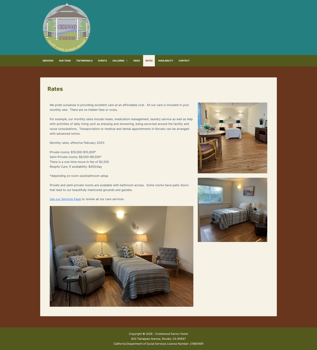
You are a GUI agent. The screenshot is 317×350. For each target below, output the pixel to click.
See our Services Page (65, 199)
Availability (165, 60)
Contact (184, 60)
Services (48, 60)
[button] (121, 256)
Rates (149, 60)
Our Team (65, 60)
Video (136, 60)
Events (102, 60)
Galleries (118, 60)
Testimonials (84, 60)
